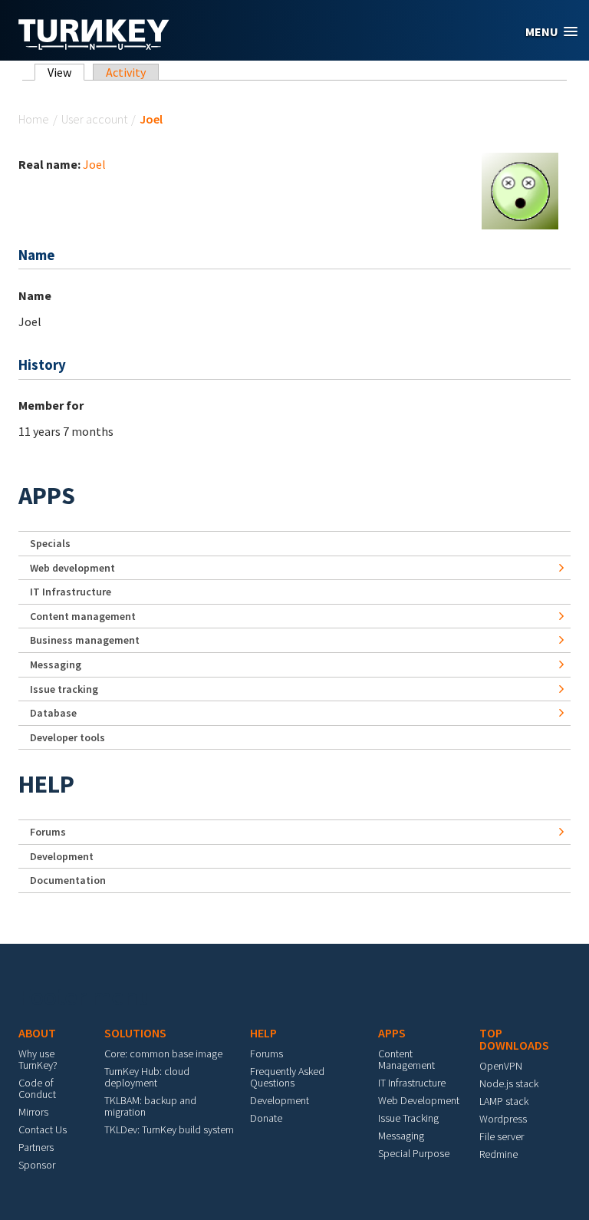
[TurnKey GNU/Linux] (93, 45)
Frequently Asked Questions (287, 1077)
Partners (36, 1147)
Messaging (55, 664)
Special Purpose (413, 1153)
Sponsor (36, 1165)
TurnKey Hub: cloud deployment (146, 1077)
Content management (83, 616)
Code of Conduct (37, 1088)
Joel (94, 164)
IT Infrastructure (70, 591)
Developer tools (67, 737)
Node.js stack (508, 1083)
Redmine (498, 1154)
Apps (46, 495)
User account (94, 119)
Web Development (418, 1100)
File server (501, 1136)
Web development (72, 568)
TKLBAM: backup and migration (150, 1106)
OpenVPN (500, 1066)
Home (33, 119)
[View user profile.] (520, 189)
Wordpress (503, 1119)
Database (53, 713)
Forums (48, 832)
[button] (551, 32)
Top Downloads (514, 1039)
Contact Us (42, 1129)
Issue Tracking (408, 1118)
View (66, 72)
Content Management (406, 1059)
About (37, 1032)
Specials (50, 543)
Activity (126, 72)
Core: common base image (163, 1053)
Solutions (135, 1032)
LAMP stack (503, 1101)
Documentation (68, 880)
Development (62, 856)
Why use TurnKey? (38, 1059)
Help (46, 784)
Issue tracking (64, 689)
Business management (85, 640)
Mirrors (33, 1112)
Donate (266, 1118)
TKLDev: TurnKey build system (169, 1129)
